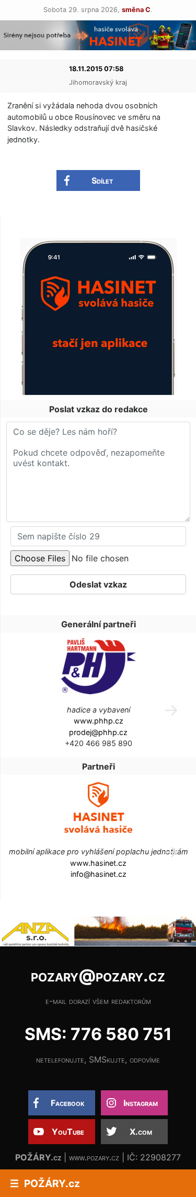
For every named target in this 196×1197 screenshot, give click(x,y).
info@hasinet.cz (98, 873)
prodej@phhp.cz (98, 732)
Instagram (140, 1103)
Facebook (68, 1103)
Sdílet (102, 180)
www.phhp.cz (98, 720)
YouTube (68, 1131)
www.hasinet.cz (98, 863)
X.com (141, 1131)
